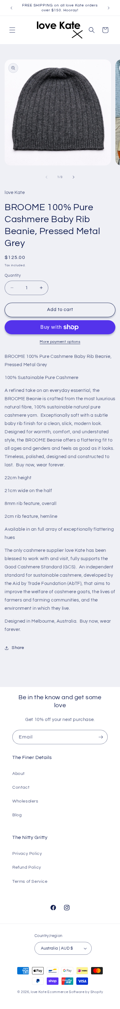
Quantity (13, 275)
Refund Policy (26, 867)
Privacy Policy (27, 854)
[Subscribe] (100, 737)
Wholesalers (25, 801)
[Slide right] (73, 177)
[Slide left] (46, 177)
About (18, 774)
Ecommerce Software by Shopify (75, 992)
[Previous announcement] (11, 8)
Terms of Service (30, 881)
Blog (17, 815)
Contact (21, 787)
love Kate (38, 992)
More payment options (60, 342)
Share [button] (18, 648)
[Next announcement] (108, 8)
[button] (12, 30)
